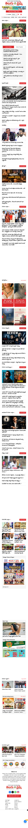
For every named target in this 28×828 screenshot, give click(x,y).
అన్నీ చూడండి (23, 678)
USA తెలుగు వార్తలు (6, 17)
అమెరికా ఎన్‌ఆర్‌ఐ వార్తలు (9, 809)
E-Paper (9, 14)
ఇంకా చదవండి (22, 20)
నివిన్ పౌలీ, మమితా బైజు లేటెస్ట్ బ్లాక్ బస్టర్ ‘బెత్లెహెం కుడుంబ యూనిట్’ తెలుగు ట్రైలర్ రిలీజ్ (13, 235)
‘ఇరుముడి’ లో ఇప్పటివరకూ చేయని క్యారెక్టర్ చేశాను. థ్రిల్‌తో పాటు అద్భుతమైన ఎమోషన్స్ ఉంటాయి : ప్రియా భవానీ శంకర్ (12, 402)
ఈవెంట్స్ (6, 804)
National (16, 807)
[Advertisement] (14, 263)
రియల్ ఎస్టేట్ (7, 800)
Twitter (12, 792)
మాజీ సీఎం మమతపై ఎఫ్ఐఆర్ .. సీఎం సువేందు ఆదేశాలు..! (12, 55)
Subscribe (18, 14)
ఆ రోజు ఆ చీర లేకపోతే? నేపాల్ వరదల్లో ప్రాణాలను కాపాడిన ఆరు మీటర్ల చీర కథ (14, 101)
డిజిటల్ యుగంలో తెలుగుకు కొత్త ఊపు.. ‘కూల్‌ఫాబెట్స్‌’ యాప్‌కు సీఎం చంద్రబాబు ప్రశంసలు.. (11, 150)
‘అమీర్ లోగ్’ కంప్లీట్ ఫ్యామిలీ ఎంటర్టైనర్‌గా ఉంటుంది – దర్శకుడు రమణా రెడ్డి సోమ (12, 397)
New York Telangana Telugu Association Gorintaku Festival (8, 751)
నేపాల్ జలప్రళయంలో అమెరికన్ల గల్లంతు (19, 552)
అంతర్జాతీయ (16, 809)
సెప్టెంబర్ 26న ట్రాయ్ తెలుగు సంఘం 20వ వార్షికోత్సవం (19, 531)
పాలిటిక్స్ (12, 17)
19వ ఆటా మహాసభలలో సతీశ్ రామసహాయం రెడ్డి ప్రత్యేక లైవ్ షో (19, 705)
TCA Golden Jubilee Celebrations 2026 (20, 751)
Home (2, 17)
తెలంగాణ (16, 806)
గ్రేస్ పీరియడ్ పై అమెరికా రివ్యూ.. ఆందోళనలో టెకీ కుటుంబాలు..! (11, 50)
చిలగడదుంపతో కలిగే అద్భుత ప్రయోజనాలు (20, 295)
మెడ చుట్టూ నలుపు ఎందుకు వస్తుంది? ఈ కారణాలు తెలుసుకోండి (8, 295)
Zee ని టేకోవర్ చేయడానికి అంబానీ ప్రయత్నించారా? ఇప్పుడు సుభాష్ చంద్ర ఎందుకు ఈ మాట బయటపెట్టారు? (14, 107)
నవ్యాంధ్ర (15, 804)
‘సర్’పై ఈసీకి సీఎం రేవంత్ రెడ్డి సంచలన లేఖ (12, 142)
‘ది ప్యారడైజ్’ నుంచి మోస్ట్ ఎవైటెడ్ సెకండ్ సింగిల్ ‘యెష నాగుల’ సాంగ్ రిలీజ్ (13, 244)
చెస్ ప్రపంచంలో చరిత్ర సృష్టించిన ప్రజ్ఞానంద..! (13, 478)
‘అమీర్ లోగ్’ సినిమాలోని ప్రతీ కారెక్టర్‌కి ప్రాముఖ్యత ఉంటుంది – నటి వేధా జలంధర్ (14, 392)
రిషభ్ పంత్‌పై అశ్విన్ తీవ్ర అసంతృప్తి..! (11, 481)
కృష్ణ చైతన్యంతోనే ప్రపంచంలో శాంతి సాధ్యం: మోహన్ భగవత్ (6, 532)
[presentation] (2, 30)
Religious (16, 803)
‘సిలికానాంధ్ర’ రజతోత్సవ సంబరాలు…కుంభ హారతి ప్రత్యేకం (8, 705)
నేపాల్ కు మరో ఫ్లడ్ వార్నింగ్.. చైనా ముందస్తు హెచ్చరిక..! (11, 59)
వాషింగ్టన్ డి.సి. (16, 800)
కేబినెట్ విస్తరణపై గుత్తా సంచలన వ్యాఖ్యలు (12, 145)
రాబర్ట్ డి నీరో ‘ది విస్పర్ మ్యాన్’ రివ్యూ (11, 346)
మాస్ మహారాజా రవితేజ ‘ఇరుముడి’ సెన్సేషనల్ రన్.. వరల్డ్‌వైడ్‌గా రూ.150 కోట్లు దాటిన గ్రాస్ (13, 230)
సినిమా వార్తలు (5, 38)
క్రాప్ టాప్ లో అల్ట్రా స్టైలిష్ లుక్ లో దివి (12, 636)
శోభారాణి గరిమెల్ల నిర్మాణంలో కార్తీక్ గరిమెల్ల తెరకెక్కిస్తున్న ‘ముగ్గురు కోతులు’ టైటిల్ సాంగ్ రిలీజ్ (13, 42)
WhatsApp (15, 792)
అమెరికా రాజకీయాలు (17, 801)
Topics (6, 807)
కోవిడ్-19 (6, 801)
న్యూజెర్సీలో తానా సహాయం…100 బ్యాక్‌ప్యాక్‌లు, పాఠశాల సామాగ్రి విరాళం (19, 543)
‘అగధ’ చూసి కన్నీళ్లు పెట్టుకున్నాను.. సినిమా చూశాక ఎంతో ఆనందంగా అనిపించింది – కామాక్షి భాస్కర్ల (13, 407)
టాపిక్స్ (19, 17)
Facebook (10, 792)
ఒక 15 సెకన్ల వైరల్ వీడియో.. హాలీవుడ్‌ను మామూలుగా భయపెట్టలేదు (11, 444)
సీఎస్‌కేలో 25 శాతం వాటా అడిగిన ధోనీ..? (11, 484)
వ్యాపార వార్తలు (7, 803)
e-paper (6, 806)
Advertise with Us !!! (14, 796)
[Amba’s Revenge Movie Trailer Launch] (8, 684)
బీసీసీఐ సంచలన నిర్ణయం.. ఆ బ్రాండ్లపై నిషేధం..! (13, 475)
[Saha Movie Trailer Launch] (20, 684)
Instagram (18, 792)
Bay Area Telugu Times (14, 11)
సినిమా (16, 17)
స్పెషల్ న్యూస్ (23, 17)
